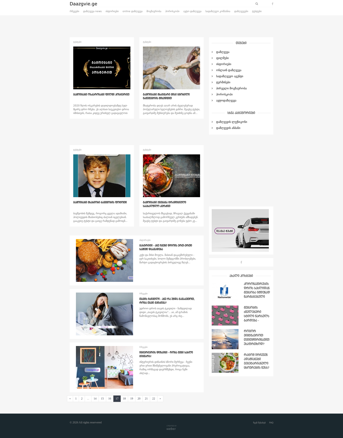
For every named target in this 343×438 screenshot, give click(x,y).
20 (139, 398)
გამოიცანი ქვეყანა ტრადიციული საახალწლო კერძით (164, 204)
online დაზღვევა (133, 11)
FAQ (271, 423)
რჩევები (74, 11)
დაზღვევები (241, 11)
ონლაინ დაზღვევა (228, 70)
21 (146, 398)
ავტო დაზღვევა (192, 11)
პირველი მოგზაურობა (231, 88)
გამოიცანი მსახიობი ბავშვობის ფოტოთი (100, 202)
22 (153, 398)
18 (124, 398)
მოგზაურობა (153, 11)
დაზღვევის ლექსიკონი (231, 122)
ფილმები (222, 58)
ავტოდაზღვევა (226, 100)
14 (95, 398)
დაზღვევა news (92, 11)
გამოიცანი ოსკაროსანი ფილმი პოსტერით (101, 94)
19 (131, 398)
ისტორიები (112, 11)
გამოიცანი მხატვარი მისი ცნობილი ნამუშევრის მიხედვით (166, 96)
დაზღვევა (222, 52)
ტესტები (257, 11)
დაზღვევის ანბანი (228, 128)
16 (109, 398)
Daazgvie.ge (83, 3)
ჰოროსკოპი (172, 11)
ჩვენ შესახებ (259, 423)
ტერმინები (223, 82)
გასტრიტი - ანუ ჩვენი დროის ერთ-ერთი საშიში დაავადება (165, 247)
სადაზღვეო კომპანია (217, 11)
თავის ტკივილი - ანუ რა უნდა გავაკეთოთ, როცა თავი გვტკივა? (167, 301)
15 (102, 398)
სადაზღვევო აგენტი (229, 76)
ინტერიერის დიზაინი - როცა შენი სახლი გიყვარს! (166, 354)
